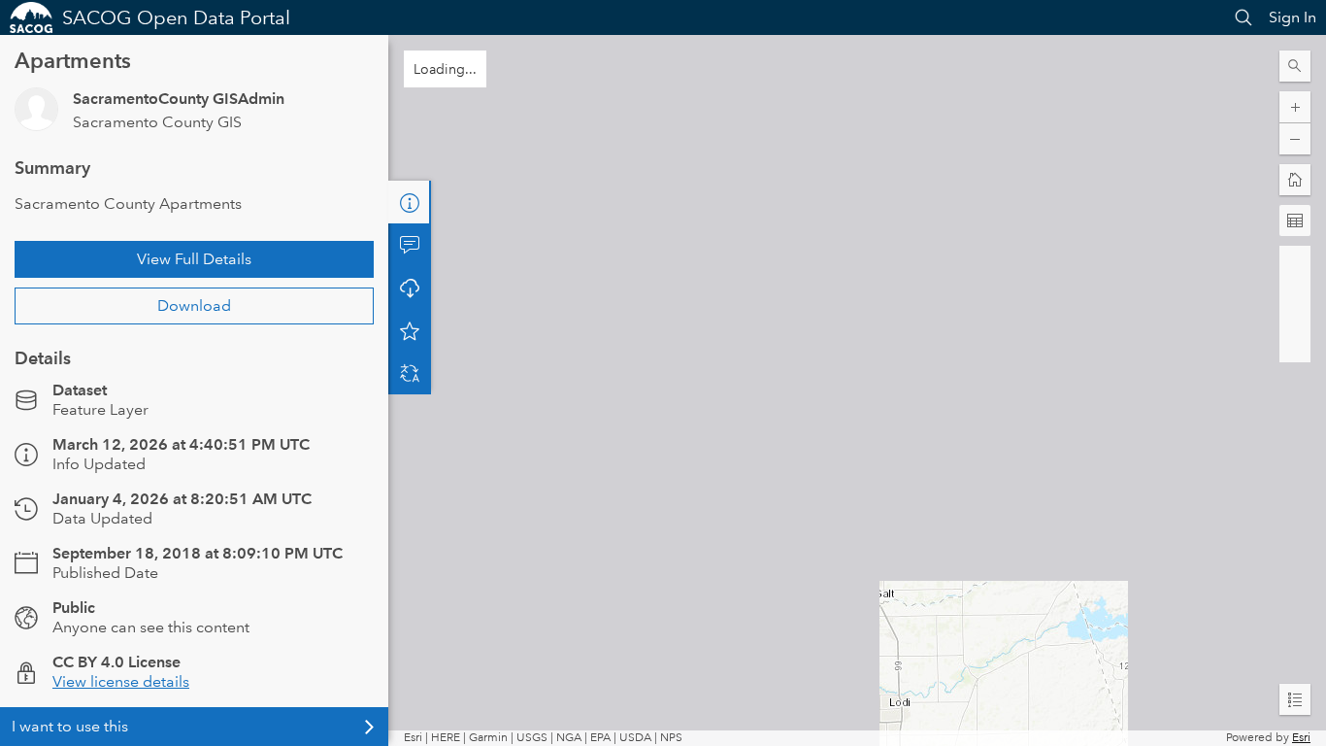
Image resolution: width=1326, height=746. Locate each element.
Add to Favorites (409, 330)
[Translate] (409, 373)
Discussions (409, 244)
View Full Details (194, 259)
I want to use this (70, 726)
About (409, 202)
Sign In (1292, 17)
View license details (120, 681)
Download (194, 305)
